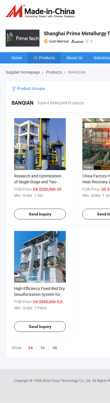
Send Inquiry (40, 214)
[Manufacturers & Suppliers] (41, 11)
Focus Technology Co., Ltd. (71, 380)
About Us (74, 57)
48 (54, 347)
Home (16, 57)
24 (30, 347)
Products (47, 57)
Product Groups (30, 88)
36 (42, 347)
